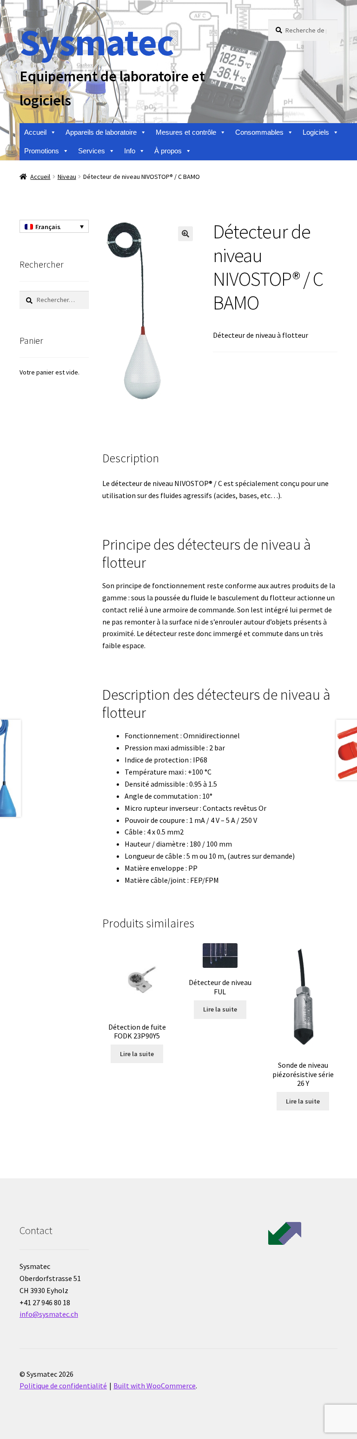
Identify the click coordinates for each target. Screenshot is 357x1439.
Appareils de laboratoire (101, 132)
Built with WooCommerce (154, 1385)
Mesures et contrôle (186, 132)
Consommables (259, 132)
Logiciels (316, 132)
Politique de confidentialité (63, 1385)
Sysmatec (96, 42)
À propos (168, 151)
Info (129, 151)
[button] (185, 233)
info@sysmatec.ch (49, 1314)
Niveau (67, 176)
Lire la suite (137, 1054)
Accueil (35, 132)
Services (91, 151)
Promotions (41, 151)
